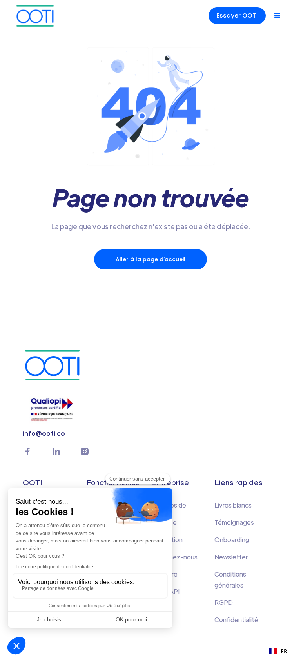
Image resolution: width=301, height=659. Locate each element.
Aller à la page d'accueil (150, 259)
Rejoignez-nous (174, 557)
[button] (277, 15)
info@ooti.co (44, 433)
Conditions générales (230, 579)
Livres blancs (233, 505)
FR (284, 651)
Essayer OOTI (237, 15)
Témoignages (234, 522)
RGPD (223, 602)
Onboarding (231, 539)
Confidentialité (236, 619)
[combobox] (278, 651)
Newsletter (231, 557)
